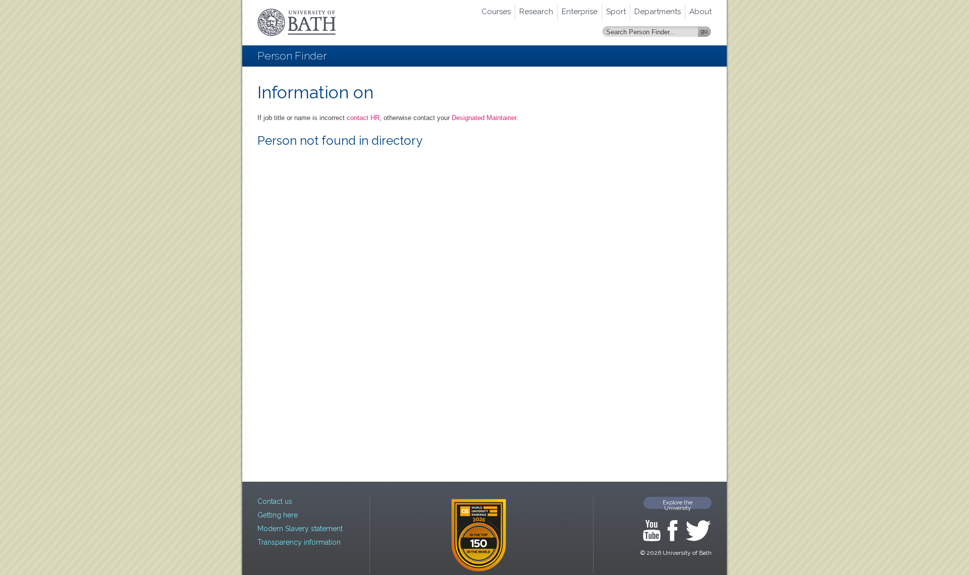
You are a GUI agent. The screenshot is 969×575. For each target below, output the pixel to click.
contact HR (363, 118)
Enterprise (580, 11)
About (700, 11)
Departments (657, 11)
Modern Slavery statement (300, 529)
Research (536, 11)
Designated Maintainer (484, 118)
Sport (616, 11)
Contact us (274, 501)
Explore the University (677, 504)
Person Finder (292, 55)
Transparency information (299, 542)
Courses (496, 11)
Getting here (277, 515)
